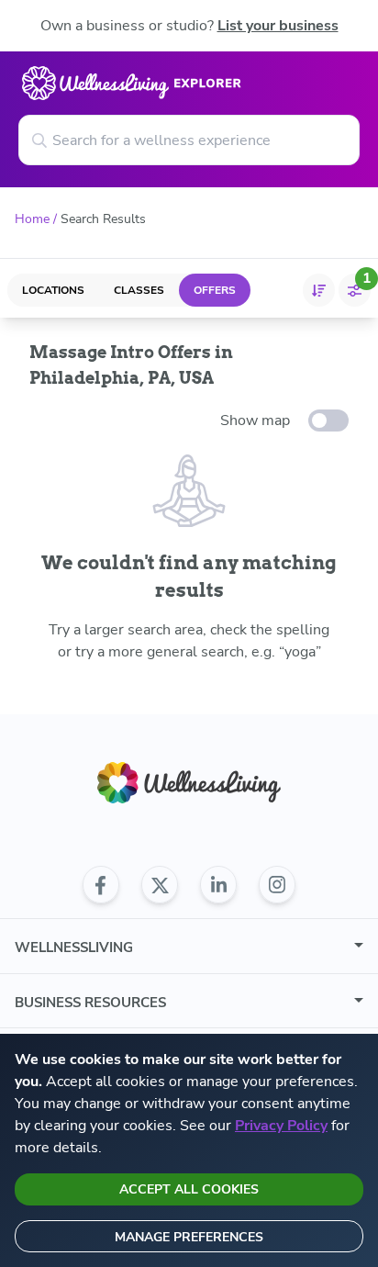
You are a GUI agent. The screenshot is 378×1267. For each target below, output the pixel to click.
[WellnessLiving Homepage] (189, 782)
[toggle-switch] (328, 420)
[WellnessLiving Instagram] (277, 885)
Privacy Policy (281, 1126)
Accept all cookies (189, 1189)
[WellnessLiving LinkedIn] (218, 885)
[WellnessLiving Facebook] (101, 885)
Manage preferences (189, 1237)
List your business (278, 26)
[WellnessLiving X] (159, 885)
